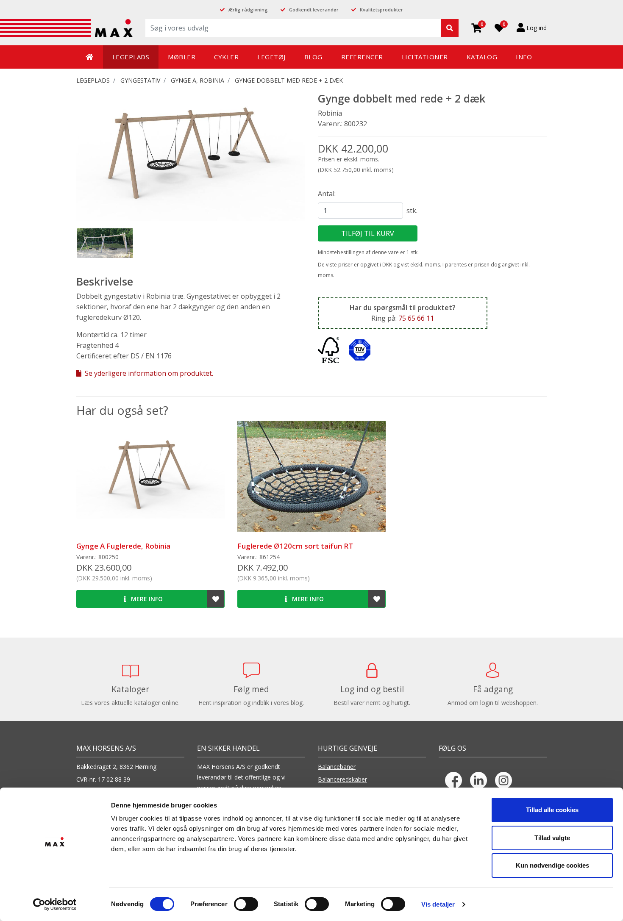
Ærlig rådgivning (248, 9)
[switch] (246, 904)
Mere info (146, 599)
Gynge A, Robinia (197, 80)
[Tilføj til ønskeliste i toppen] (216, 599)
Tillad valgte (552, 837)
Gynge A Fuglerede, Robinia (123, 546)
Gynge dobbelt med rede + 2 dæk (289, 80)
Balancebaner (337, 767)
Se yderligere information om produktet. (148, 373)
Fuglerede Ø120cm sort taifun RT (295, 546)
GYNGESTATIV (140, 80)
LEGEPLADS (93, 80)
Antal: (327, 193)
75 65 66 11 (416, 318)
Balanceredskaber (342, 779)
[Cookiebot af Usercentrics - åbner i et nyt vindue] (55, 904)
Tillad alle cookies (552, 809)
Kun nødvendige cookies (552, 865)
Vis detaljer (438, 904)
